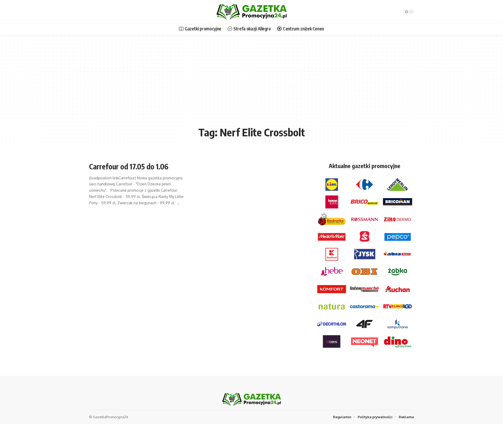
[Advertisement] (251, 84)
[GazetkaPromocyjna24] (251, 12)
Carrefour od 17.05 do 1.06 (128, 166)
